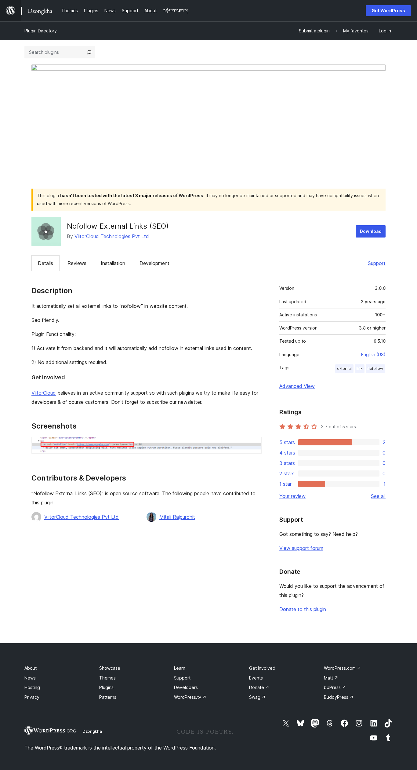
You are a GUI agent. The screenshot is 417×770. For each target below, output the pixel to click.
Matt (331, 677)
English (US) (373, 354)
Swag (257, 697)
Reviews (76, 263)
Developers (186, 687)
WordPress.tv (190, 697)
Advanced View (297, 386)
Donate (259, 687)
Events (256, 677)
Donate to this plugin (302, 609)
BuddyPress (339, 697)
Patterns (107, 697)
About (30, 668)
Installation (113, 263)
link (360, 368)
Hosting (32, 687)
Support (377, 263)
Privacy (31, 697)
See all (378, 496)
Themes (107, 677)
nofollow (375, 368)
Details (45, 263)
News (30, 677)
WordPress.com (342, 668)
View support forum (301, 548)
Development (154, 263)
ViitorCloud (43, 393)
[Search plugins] (89, 52)
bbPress (335, 687)
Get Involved (262, 668)
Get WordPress (388, 10)
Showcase (109, 668)
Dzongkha (92, 731)
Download (371, 231)
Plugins (106, 687)
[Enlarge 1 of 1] (253, 445)
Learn (179, 668)
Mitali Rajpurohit (177, 517)
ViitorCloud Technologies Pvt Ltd (111, 236)
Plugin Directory (40, 30)
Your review (292, 496)
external (344, 368)
